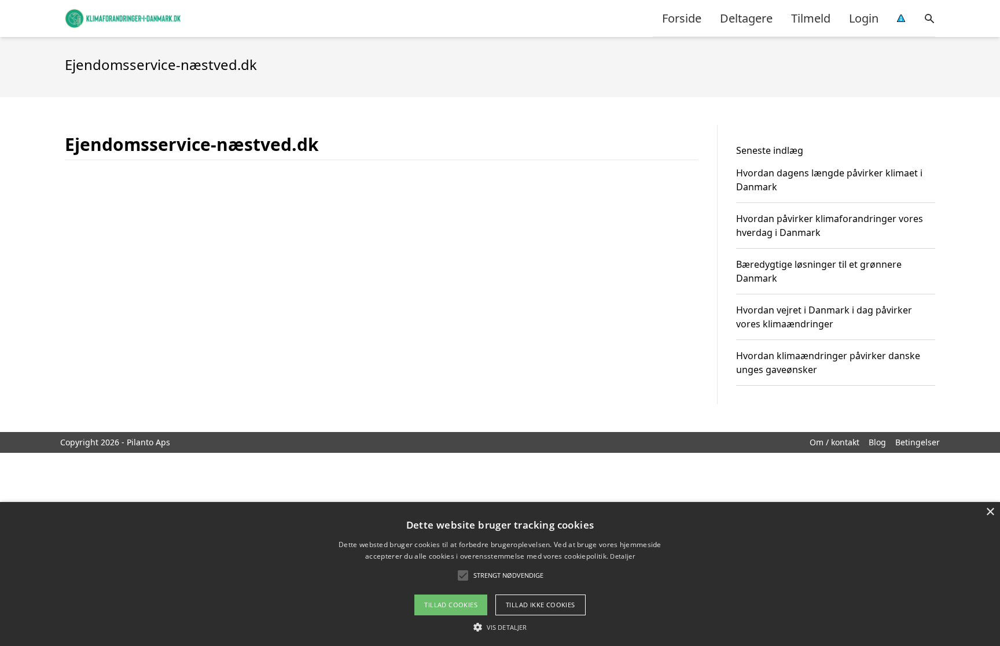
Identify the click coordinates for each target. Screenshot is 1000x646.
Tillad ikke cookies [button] (540, 604)
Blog (877, 442)
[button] (500, 627)
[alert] (500, 574)
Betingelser (917, 442)
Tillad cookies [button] (450, 604)
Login (863, 18)
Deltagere (746, 18)
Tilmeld (810, 18)
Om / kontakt (834, 442)
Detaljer (622, 556)
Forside (681, 18)
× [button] (990, 512)
